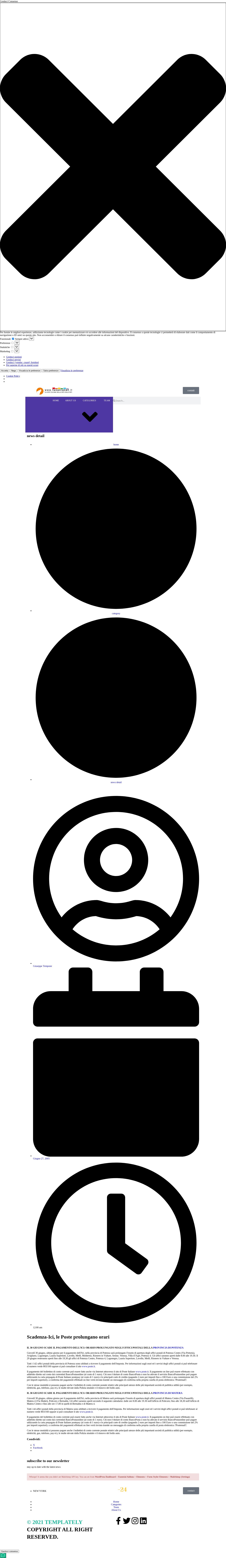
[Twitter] (127, 1521)
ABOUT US (70, 400)
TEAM (107, 400)
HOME (56, 400)
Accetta (4, 371)
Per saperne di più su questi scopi (22, 365)
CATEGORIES (89, 400)
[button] (113, 167)
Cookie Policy (13, 376)
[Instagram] (135, 1521)
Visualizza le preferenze (29, 371)
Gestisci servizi (13, 359)
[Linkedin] (143, 1521)
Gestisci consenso (9, 1551)
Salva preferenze (50, 371)
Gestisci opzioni (14, 357)
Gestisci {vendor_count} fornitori (22, 362)
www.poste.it (88, 1366)
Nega (13, 371)
